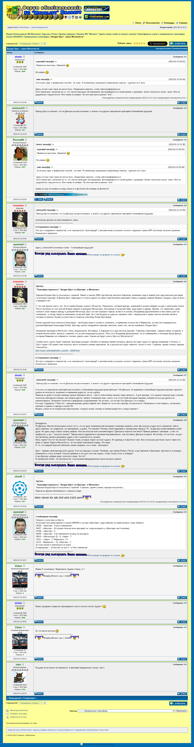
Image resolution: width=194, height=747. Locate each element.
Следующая (29, 698)
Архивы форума (67, 34)
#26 (185, 281)
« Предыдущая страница (28, 44)
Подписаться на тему (18, 717)
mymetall (182, 502)
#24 (185, 205)
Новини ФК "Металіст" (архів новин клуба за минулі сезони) (106, 34)
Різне (54, 34)
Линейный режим (179, 48)
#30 (185, 512)
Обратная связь (14, 730)
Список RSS (103, 730)
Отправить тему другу (18, 714)
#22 (185, 108)
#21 (185, 57)
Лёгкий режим (92, 730)
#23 (185, 140)
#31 (185, 566)
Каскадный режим (163, 48)
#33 (185, 627)
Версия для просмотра (19, 710)
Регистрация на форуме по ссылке (104, 255)
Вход (27, 27)
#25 (185, 244)
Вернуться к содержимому (75, 730)
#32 (185, 603)
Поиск (138, 23)
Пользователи (153, 23)
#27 (185, 375)
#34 (185, 664)
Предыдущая (15, 698)
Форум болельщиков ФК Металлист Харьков (28, 34)
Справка (183, 23)
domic (183, 98)
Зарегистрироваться (39, 27)
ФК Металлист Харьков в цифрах (34, 730)
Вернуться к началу (56, 730)
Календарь (169, 23)
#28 (185, 420)
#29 (185, 476)
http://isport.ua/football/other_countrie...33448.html (57, 351)
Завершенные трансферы (36, 37)
